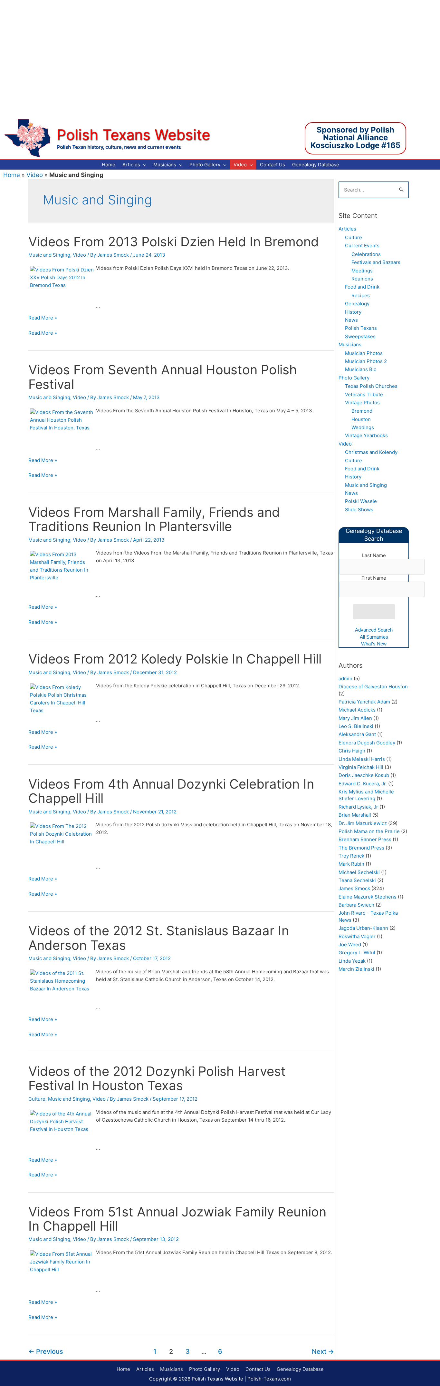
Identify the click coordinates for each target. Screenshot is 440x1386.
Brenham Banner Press (365, 839)
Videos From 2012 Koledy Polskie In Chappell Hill (174, 659)
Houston (361, 419)
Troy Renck (351, 856)
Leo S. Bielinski (356, 726)
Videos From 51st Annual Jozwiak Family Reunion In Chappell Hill (177, 1219)
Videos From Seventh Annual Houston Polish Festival (162, 377)
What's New (374, 643)
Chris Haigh (352, 751)
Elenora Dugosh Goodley (367, 743)
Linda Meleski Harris (362, 759)
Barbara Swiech (356, 905)
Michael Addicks (357, 710)
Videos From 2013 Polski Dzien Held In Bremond (173, 242)
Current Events (362, 245)
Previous (45, 1351)
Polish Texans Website (133, 134)
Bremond (361, 411)
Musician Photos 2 (366, 361)
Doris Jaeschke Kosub (364, 775)
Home (11, 175)
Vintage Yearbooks (366, 435)
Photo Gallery (354, 378)
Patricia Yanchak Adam (364, 702)
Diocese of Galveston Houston (373, 686)
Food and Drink (362, 287)
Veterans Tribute (364, 394)
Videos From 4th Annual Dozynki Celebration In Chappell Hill (171, 791)
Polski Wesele (361, 501)
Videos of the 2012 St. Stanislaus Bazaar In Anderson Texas (158, 938)
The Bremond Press (361, 848)
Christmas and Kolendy (371, 452)
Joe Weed (350, 944)
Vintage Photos (362, 402)
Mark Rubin (351, 864)
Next (323, 1351)
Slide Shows (359, 509)
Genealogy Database (300, 1369)
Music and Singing (49, 255)
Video (34, 175)
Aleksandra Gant (357, 734)
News (351, 320)
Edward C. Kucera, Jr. (363, 784)
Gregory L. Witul (357, 952)
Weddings (362, 427)
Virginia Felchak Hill (361, 767)
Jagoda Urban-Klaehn (363, 928)
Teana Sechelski (357, 880)
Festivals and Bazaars (375, 262)
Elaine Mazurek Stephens (368, 897)
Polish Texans (361, 328)
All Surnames (374, 637)
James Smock (354, 888)
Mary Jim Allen (355, 718)
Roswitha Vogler (357, 936)
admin (345, 678)
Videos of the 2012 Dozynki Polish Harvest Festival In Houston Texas (157, 1078)
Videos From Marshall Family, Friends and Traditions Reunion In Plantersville (154, 519)
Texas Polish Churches (371, 386)
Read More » (42, 318)
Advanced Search (374, 630)
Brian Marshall (355, 815)
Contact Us (258, 1369)
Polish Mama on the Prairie (369, 831)
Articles (347, 229)
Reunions (362, 279)
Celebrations (366, 254)
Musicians (350, 344)
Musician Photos (364, 353)
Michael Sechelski (359, 872)
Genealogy (357, 303)
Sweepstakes (360, 336)
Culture (36, 1099)
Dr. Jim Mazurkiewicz (363, 823)
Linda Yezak (352, 961)
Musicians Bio (361, 369)
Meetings (362, 271)
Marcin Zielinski (356, 969)
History (353, 312)
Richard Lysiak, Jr (358, 807)
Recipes (360, 295)
